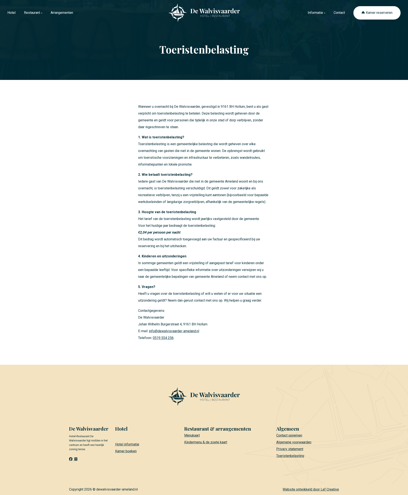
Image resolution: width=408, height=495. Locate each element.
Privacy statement (289, 449)
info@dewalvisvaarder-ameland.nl (174, 331)
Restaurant (32, 13)
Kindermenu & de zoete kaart (205, 442)
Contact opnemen (289, 435)
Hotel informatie (127, 444)
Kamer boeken (126, 451)
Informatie (315, 13)
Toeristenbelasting (290, 456)
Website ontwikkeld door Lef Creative (311, 489)
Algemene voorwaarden (293, 442)
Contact (339, 13)
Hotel (11, 13)
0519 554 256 (163, 338)
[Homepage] (204, 12)
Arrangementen (62, 13)
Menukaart (192, 435)
